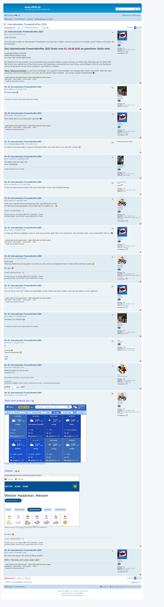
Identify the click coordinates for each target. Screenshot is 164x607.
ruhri (118, 340)
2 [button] (137, 28)
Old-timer (120, 207)
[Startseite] (14, 8)
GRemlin (119, 96)
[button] (140, 27)
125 (124, 188)
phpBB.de (81, 593)
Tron (118, 375)
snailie (119, 41)
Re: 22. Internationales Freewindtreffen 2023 (23, 87)
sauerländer (121, 165)
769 (124, 379)
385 (124, 103)
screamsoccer (121, 182)
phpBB (66, 591)
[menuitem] (17, 15)
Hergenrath (8, 381)
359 (124, 214)
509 (124, 172)
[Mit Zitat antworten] (112, 32)
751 (124, 48)
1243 (124, 347)
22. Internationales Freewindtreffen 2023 (25, 24)
